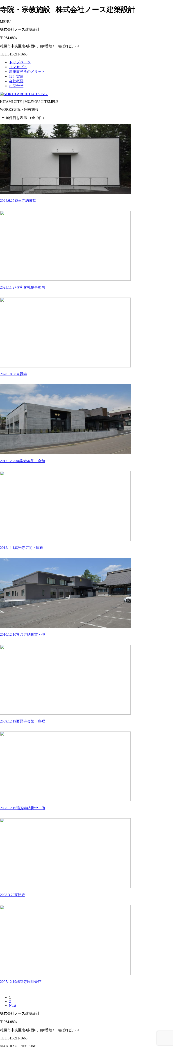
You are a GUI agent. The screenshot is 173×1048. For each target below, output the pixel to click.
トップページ (20, 62)
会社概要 (16, 81)
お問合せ (16, 86)
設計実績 (16, 76)
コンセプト (18, 67)
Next (12, 1005)
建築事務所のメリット (27, 71)
